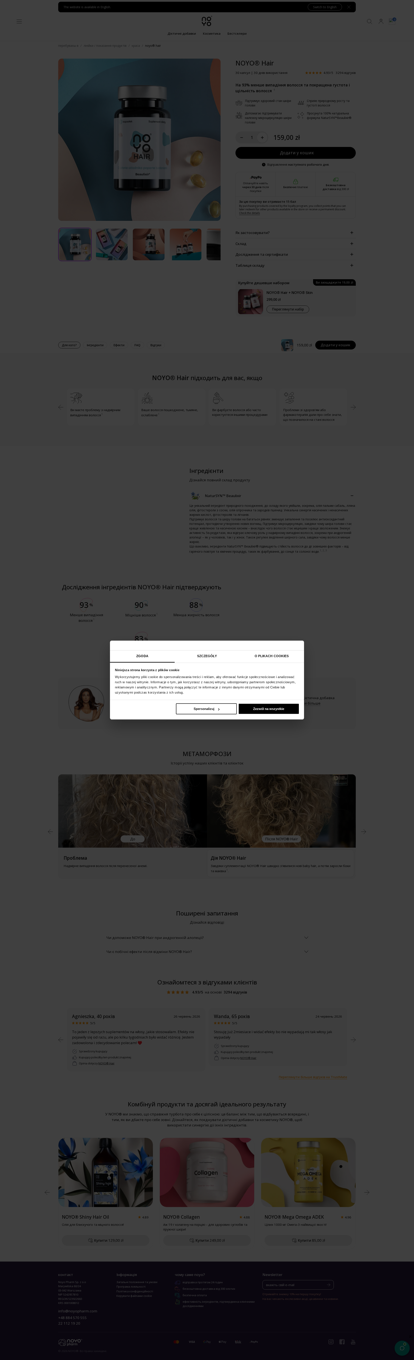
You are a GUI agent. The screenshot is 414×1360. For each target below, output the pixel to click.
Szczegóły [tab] (207, 656)
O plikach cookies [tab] (272, 656)
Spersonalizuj (204, 709)
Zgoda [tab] (142, 656)
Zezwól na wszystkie (268, 709)
